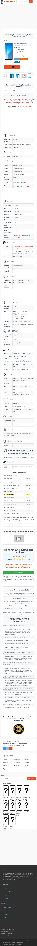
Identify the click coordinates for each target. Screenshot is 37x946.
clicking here (27, 106)
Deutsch (21, 940)
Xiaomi (27, 759)
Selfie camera (22, 101)
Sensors (23, 102)
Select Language (6, 940)
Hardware (25, 99)
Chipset (6, 914)
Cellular (29, 101)
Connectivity (8, 102)
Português (12, 942)
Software (8, 101)
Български (20, 942)
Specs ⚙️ (16, 59)
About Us (7, 888)
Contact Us (8, 891)
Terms (6, 895)
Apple (5, 759)
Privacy (7, 898)
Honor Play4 (16, 139)
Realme (16, 765)
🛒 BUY (8, 67)
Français (25, 940)
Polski (16, 942)
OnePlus (6, 765)
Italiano (8, 942)
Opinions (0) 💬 (24, 59)
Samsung (17, 759)
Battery (14, 102)
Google (27, 762)
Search (5, 921)
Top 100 (6, 917)
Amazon (26, 186)
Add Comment (18, 572)
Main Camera (14, 101)
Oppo (5, 769)
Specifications (7, 907)
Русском (29, 940)
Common (6, 99)
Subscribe (31, 778)
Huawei (5, 762)
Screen (20, 99)
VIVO (26, 765)
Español (16, 940)
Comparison (7, 911)
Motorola (17, 762)
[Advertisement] (18, 16)
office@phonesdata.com (11, 935)
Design (15, 99)
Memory (31, 99)
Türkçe (4, 942)
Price (11, 99)
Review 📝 (16, 62)
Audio (18, 102)
